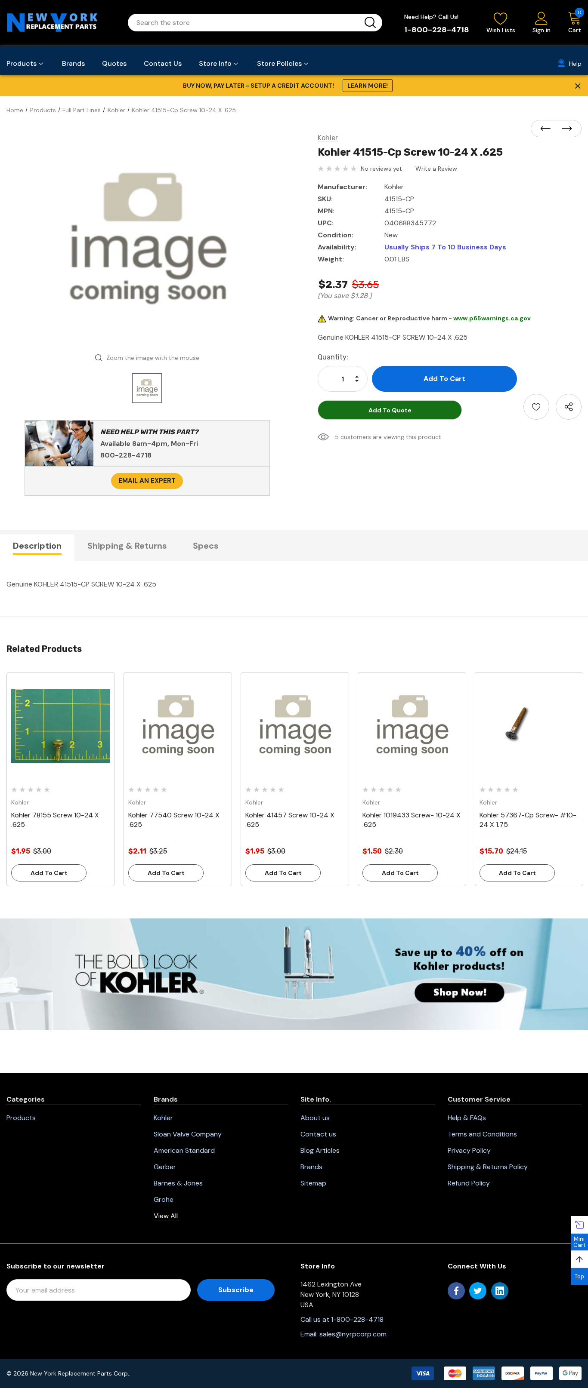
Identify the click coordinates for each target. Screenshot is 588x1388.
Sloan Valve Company (188, 1134)
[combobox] (245, 22)
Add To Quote (390, 410)
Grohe (163, 1199)
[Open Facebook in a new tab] (456, 1290)
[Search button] (370, 22)
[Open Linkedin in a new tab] (499, 1290)
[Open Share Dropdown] (569, 407)
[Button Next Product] (564, 129)
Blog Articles (320, 1150)
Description (37, 545)
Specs (206, 545)
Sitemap (313, 1183)
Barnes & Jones (178, 1183)
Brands (311, 1166)
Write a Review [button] (436, 168)
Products (21, 1117)
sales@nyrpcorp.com (353, 1334)
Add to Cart (49, 873)
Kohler (163, 1117)
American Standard (184, 1150)
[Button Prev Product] (548, 129)
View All (166, 1215)
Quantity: (333, 357)
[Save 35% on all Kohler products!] (294, 973)
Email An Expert (147, 480)
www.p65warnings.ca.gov (492, 318)
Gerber (165, 1166)
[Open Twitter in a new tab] (477, 1290)
